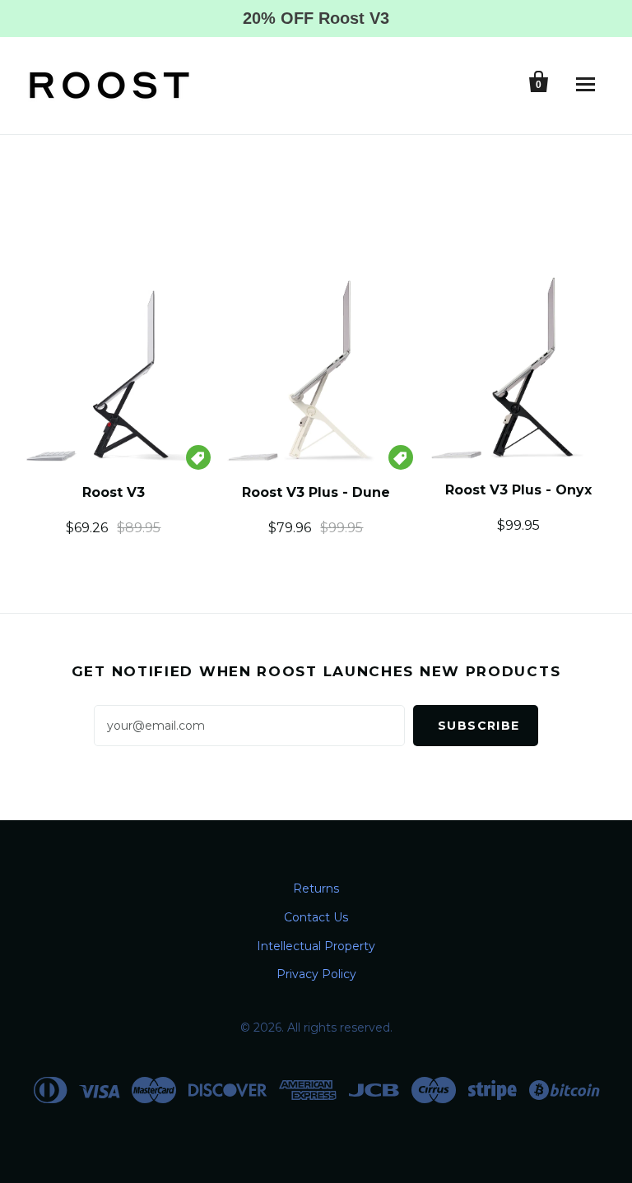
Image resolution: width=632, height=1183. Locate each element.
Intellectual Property (316, 946)
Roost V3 (113, 492)
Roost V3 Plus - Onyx (518, 490)
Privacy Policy (316, 974)
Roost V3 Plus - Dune (316, 492)
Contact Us (316, 917)
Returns (316, 888)
